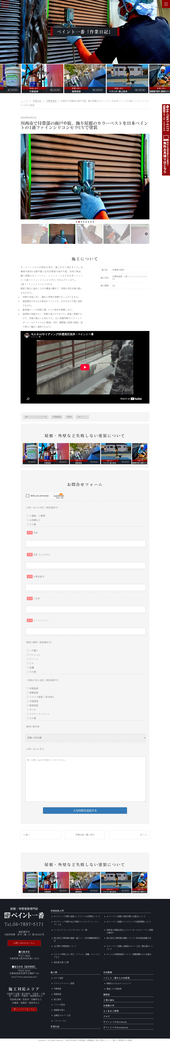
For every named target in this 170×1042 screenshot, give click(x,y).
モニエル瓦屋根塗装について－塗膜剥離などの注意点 (129, 954)
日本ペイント (82, 417)
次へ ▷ (143, 835)
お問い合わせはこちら (24, 943)
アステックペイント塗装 (64, 983)
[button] (3, 79)
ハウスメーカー (60, 1021)
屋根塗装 (57, 994)
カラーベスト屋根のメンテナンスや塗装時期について (129, 922)
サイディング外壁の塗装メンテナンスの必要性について (77, 916)
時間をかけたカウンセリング (119, 983)
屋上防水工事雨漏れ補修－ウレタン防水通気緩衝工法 (129, 938)
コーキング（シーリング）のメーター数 (70, 930)
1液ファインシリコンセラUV (36, 417)
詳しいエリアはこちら (24, 1009)
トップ (24, 101)
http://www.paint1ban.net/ (24, 977)
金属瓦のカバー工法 (62, 1015)
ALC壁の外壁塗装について (65, 946)
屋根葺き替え (59, 1010)
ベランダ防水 (59, 1005)
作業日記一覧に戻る (85, 835)
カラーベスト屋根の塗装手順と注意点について (126, 916)
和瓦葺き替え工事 (61, 962)
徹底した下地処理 (114, 989)
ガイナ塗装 (58, 978)
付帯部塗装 (56, 417)
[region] (85, 189)
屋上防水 (57, 999)
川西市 (69, 417)
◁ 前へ (26, 835)
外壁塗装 (57, 989)
